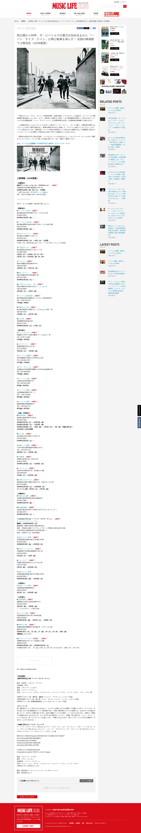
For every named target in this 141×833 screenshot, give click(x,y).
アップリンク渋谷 (24, 210)
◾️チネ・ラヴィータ (24, 367)
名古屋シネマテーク (25, 480)
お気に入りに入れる (27, 797)
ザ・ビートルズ (31, 28)
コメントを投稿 (86, 781)
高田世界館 (22, 415)
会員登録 (71, 823)
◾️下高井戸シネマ (23, 247)
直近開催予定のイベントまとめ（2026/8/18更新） (102, 272)
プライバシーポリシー (100, 823)
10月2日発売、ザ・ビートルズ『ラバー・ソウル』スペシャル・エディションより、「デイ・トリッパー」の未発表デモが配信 (102, 119)
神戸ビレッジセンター (25, 549)
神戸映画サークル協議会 (39, 192)
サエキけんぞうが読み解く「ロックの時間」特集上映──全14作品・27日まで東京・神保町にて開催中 (102, 173)
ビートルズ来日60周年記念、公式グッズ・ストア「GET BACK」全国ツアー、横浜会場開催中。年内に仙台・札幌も (102, 138)
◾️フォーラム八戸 (23, 332)
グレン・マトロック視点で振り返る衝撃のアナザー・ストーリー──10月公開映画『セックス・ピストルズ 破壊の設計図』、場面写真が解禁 (102, 282)
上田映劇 (21, 457)
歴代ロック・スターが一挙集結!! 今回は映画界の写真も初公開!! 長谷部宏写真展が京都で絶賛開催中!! (102, 226)
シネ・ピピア (22, 560)
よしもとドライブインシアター (27, 521)
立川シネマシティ (25, 233)
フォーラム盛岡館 (24, 355)
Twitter (86, 28)
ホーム (16, 21)
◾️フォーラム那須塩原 (25, 296)
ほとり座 (21, 434)
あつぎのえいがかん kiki (26, 284)
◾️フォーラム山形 (23, 378)
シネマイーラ (22, 468)
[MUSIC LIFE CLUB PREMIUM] (111, 14)
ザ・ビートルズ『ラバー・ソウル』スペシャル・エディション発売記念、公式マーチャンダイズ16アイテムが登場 (102, 209)
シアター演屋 (23, 613)
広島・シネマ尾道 (25, 585)
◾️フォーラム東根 (23, 390)
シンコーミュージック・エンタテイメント (63, 809)
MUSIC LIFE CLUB (70, 6)
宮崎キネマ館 (22, 624)
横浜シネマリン (23, 273)
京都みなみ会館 (23, 496)
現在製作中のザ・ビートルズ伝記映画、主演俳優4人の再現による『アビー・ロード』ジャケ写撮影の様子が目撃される (102, 156)
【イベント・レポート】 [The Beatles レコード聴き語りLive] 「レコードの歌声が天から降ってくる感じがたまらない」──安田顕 (102, 190)
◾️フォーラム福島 (23, 401)
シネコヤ (22, 261)
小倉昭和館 (22, 599)
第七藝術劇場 (22, 507)
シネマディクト (23, 344)
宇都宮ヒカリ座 (23, 307)
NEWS (23, 21)
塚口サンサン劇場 (25, 537)
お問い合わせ (89, 823)
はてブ (94, 28)
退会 (83, 823)
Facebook (139, 422)
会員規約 (77, 823)
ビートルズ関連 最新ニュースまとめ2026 (102, 109)
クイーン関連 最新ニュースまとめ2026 (102, 262)
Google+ (91, 28)
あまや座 (21, 319)
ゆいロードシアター (25, 638)
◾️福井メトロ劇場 (23, 445)
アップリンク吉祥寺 (25, 222)
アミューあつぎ (41, 286)
